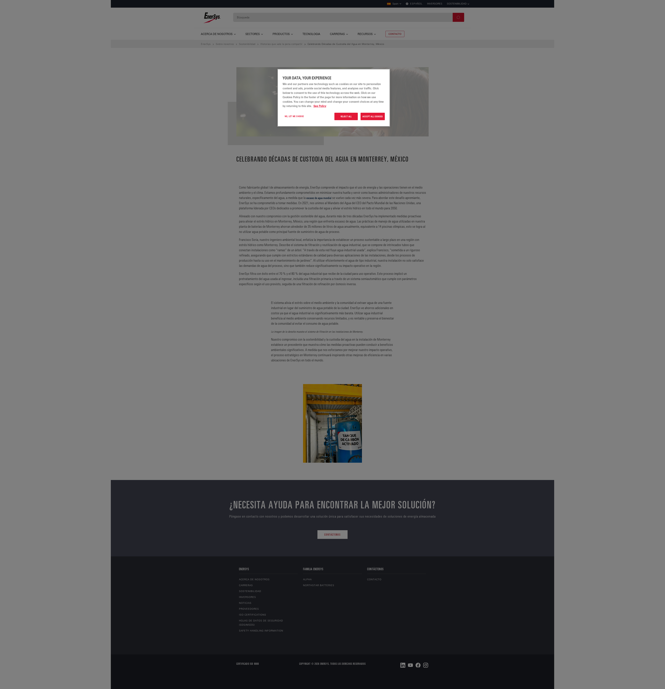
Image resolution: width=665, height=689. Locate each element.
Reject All (346, 116)
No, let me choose (294, 116)
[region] (333, 98)
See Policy (319, 106)
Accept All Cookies (372, 116)
